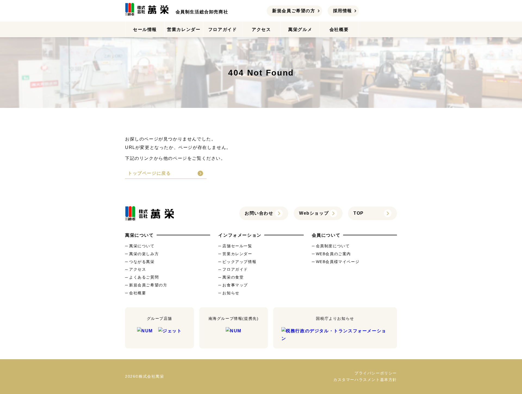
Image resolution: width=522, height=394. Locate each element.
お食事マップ (235, 285)
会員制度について (333, 246)
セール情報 (145, 29)
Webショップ (314, 213)
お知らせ (230, 293)
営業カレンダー (183, 29)
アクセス (261, 29)
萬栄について (142, 246)
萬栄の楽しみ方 (144, 254)
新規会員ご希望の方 (293, 10)
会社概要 (339, 29)
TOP (358, 213)
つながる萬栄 (142, 261)
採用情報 (342, 10)
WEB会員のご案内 (333, 254)
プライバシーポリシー (376, 373)
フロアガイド (222, 29)
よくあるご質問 (144, 277)
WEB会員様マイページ (338, 261)
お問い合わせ (259, 213)
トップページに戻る (149, 173)
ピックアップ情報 (239, 261)
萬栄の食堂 (233, 277)
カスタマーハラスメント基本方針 (365, 379)
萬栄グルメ (300, 29)
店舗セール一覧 (237, 246)
